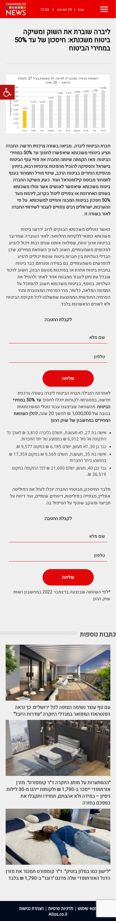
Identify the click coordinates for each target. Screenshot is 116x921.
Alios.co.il (58, 914)
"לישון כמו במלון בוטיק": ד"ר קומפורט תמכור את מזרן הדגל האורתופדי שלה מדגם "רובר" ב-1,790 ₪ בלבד (58, 875)
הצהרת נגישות (31, 908)
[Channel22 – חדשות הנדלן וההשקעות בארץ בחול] (16, 9)
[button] (7, 92)
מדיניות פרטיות (60, 908)
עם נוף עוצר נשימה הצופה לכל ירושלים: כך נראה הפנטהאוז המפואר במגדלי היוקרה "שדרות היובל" (62, 711)
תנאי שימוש (87, 908)
